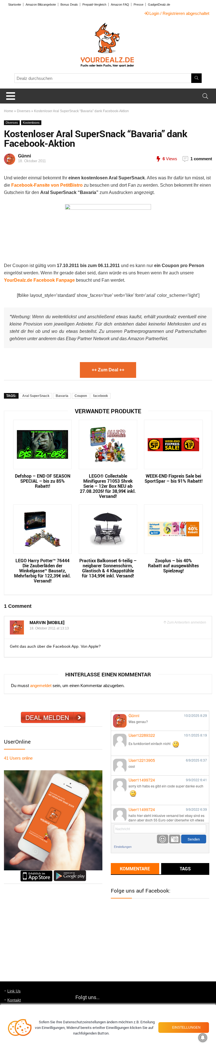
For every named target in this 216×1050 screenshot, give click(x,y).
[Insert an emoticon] (162, 839)
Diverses (23, 111)
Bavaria (62, 396)
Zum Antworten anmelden (186, 622)
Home (8, 111)
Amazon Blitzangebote (41, 4)
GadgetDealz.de (159, 4)
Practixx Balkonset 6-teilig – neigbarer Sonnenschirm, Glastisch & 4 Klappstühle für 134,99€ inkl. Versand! (108, 568)
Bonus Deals (69, 4)
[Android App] (70, 872)
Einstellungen (123, 846)
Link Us (14, 991)
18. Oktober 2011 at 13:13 (49, 628)
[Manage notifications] (202, 1037)
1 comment (201, 158)
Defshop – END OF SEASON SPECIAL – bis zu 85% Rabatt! (42, 481)
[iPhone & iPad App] (36, 872)
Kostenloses (31, 122)
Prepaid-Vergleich (94, 4)
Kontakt (14, 1000)
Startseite (14, 4)
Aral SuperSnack (36, 396)
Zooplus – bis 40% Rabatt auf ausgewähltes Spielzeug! (173, 565)
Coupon (81, 396)
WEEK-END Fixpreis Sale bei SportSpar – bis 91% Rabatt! (173, 478)
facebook (100, 396)
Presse (138, 4)
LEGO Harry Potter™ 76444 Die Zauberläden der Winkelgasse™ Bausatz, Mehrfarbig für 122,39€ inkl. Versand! (42, 570)
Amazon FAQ (120, 4)
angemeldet (40, 685)
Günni (24, 155)
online (18, 758)
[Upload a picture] (174, 839)
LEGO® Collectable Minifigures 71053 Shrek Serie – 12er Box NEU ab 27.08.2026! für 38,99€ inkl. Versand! (108, 486)
